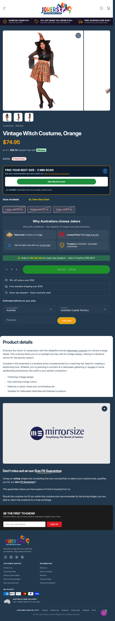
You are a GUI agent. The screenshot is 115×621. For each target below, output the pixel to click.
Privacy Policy (45, 579)
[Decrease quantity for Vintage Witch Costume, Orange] (6, 269)
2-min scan (45, 245)
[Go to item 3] (29, 117)
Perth (94, 610)
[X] (22, 557)
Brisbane (65, 610)
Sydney (45, 610)
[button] (104, 408)
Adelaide (85, 610)
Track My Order (9, 572)
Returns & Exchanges (11, 579)
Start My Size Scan (56, 181)
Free (40, 235)
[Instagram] (11, 557)
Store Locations (46, 572)
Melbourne (54, 610)
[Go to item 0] (7, 117)
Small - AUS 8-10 (64, 209)
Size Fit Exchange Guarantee (56, 173)
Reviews (43, 575)
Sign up (54, 524)
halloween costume (77, 350)
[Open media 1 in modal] (78, 35)
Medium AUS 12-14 (39, 209)
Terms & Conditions (47, 583)
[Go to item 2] (18, 117)
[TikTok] (17, 557)
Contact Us (7, 568)
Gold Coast (75, 610)
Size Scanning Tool (11, 583)
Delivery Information (11, 575)
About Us (43, 568)
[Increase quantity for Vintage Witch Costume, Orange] (17, 269)
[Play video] (56, 433)
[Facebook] (5, 557)
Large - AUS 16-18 (14, 209)
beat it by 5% (92, 235)
